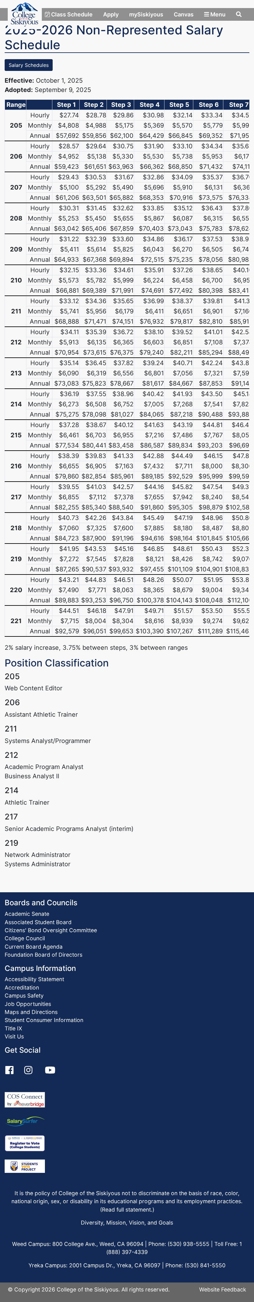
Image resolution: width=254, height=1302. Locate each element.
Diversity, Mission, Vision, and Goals (127, 1222)
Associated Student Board (38, 922)
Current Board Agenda (34, 946)
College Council (25, 938)
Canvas (184, 14)
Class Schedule (71, 14)
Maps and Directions (31, 1012)
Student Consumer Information (44, 1020)
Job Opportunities (28, 1004)
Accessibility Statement (34, 979)
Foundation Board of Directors (43, 954)
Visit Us (14, 1036)
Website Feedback (222, 1289)
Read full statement (126, 1209)
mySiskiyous (146, 14)
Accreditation (22, 987)
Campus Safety (24, 995)
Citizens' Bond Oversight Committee (51, 930)
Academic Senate (27, 914)
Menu (217, 14)
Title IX (13, 1028)
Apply (111, 14)
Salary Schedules (29, 65)
